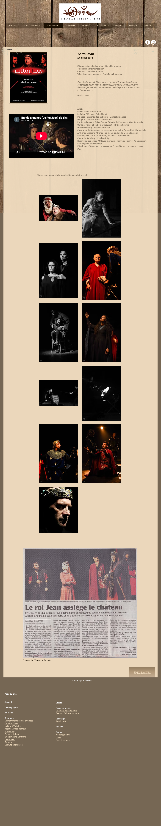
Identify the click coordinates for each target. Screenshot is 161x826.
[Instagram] (153, 42)
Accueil (8, 702)
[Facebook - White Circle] (147, 42)
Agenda (59, 726)
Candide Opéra (11, 723)
